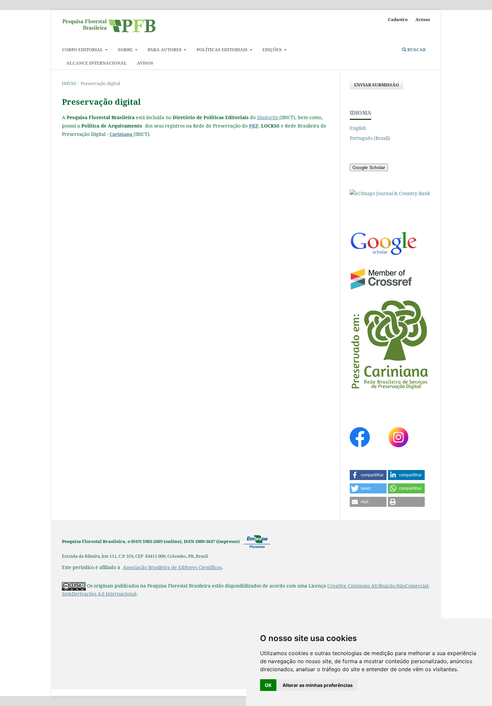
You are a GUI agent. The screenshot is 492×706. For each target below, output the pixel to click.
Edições (272, 50)
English (358, 128)
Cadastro (398, 19)
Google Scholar (368, 167)
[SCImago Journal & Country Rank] (390, 193)
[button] (368, 475)
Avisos (145, 63)
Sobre (126, 50)
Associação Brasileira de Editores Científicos (172, 567)
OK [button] (268, 685)
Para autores (165, 50)
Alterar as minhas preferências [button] (317, 685)
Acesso (422, 19)
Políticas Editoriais (222, 50)
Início (69, 83)
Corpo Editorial (83, 50)
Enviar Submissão (376, 85)
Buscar (416, 50)
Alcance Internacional (96, 63)
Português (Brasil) (370, 138)
